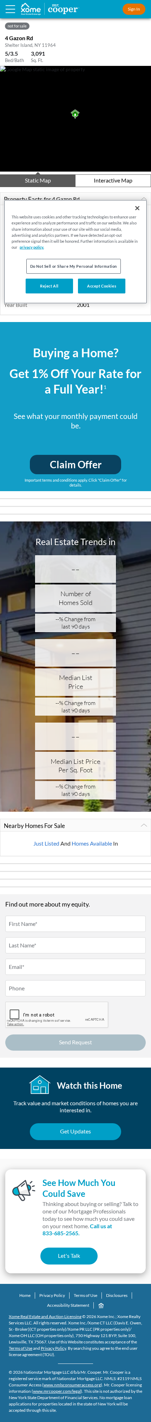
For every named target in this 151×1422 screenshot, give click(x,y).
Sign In (134, 9)
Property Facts (42, 199)
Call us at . (77, 1230)
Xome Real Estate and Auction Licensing (45, 1316)
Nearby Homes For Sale (34, 825)
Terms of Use (85, 1295)
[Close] (137, 208)
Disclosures (116, 1295)
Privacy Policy (52, 1295)
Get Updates (75, 1131)
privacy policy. (32, 247)
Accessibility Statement (68, 1305)
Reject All (49, 285)
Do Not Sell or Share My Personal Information (73, 266)
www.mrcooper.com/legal (57, 1391)
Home (25, 1295)
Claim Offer (75, 464)
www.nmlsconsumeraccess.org (72, 1384)
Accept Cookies (101, 285)
